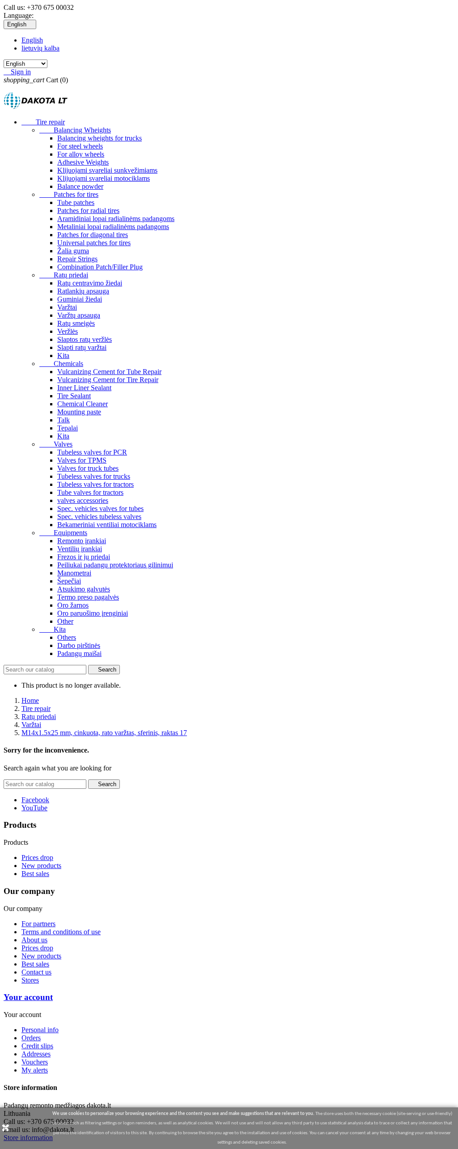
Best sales (35, 873)
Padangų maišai (79, 653)
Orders (31, 1038)
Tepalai (67, 428)
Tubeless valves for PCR (92, 452)
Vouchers (34, 1062)
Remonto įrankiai (81, 541)
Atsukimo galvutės (83, 589)
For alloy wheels (80, 154)
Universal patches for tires (94, 243)
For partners (38, 924)
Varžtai (67, 307)
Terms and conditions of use (61, 932)
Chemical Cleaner (82, 404)
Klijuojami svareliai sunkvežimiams (107, 170)
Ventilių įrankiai (79, 549)
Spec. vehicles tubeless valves (99, 516)
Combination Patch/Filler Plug (100, 267)
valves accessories (82, 500)
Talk (63, 420)
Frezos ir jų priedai (83, 557)
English (32, 40)
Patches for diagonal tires (92, 234)
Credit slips (37, 1046)
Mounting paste (79, 412)
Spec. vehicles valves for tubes (100, 508)
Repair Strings (77, 259)
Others (66, 637)
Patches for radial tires (88, 210)
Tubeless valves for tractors (95, 484)
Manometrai (74, 573)
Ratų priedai (63, 275)
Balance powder (80, 186)
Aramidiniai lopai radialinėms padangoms (115, 218)
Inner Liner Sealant (84, 388)
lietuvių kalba (40, 48)
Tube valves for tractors (90, 492)
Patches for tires (68, 194)
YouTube (34, 808)
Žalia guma (73, 251)
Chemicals (61, 363)
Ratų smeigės (76, 323)
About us (34, 940)
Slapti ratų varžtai (81, 347)
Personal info (40, 1030)
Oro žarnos (73, 605)
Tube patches (75, 202)
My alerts (34, 1070)
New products (41, 865)
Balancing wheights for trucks (99, 138)
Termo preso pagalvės (88, 597)
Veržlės (67, 331)
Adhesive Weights (83, 162)
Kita (63, 355)
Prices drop (37, 857)
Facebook (35, 800)
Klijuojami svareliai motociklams (103, 178)
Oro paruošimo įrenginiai (92, 613)
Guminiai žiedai (79, 299)
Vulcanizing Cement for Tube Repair (109, 371)
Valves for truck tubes (88, 468)
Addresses (36, 1054)
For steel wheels (80, 146)
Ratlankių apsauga (83, 291)
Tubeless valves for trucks (93, 476)
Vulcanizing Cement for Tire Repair (107, 379)
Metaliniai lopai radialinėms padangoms (113, 226)
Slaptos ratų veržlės (84, 339)
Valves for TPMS (81, 460)
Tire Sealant (74, 396)
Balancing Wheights (75, 130)
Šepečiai (69, 581)
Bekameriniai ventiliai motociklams (107, 524)
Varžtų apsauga (78, 315)
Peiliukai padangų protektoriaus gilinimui (115, 565)
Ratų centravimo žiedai (89, 283)
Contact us (36, 972)
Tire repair (43, 122)
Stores (30, 980)
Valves (55, 444)
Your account (28, 997)
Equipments (63, 532)
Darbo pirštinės (78, 645)
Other (65, 621)
